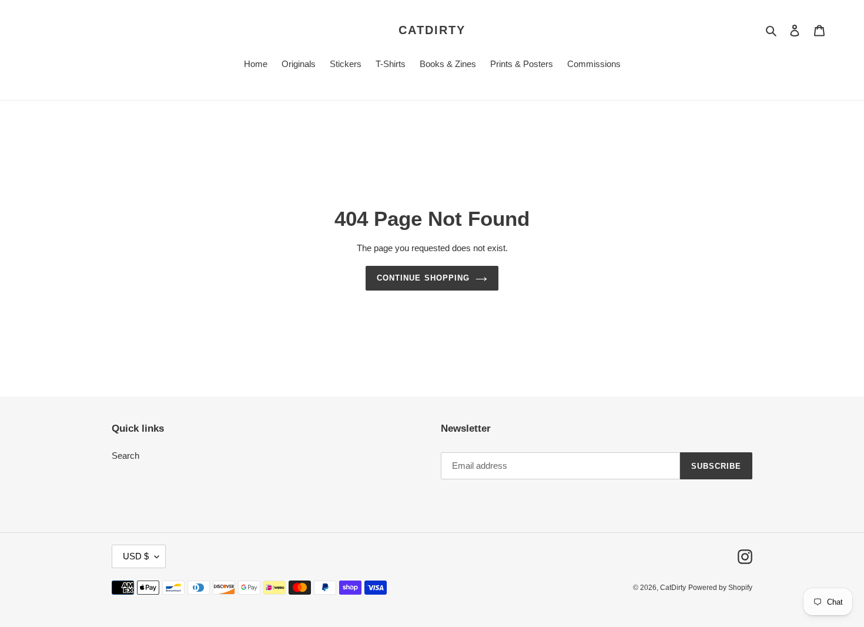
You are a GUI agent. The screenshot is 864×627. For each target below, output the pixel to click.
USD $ (136, 556)
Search (125, 456)
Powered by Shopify (720, 587)
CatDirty (432, 30)
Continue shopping (423, 278)
